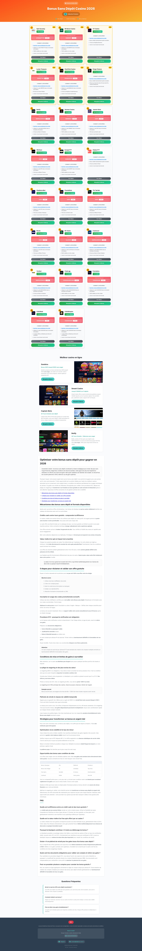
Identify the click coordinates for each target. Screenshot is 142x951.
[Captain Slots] (88, 418)
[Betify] (53, 441)
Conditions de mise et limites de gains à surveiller (56, 498)
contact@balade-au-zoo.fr (77, 941)
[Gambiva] (88, 372)
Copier (46, 78)
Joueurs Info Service (72, 935)
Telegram (62, 941)
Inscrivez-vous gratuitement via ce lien (41, 45)
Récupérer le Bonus (43, 61)
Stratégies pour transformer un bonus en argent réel (56, 501)
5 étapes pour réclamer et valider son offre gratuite (56, 495)
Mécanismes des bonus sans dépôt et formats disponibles (58, 493)
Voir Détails (43, 57)
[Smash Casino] (53, 395)
